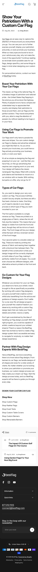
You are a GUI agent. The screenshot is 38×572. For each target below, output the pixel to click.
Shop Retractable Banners (12, 420)
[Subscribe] (32, 530)
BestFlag (7, 76)
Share (7, 432)
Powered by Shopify (25, 557)
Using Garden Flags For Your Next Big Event (16, 459)
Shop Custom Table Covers (13, 412)
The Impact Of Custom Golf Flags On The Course (20, 444)
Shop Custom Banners (11, 416)
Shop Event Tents (9, 409)
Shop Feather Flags (9, 405)
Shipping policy (19, 562)
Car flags (5, 39)
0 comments (32, 432)
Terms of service (27, 560)
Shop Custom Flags (9, 402)
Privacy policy (18, 560)
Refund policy (9, 560)
